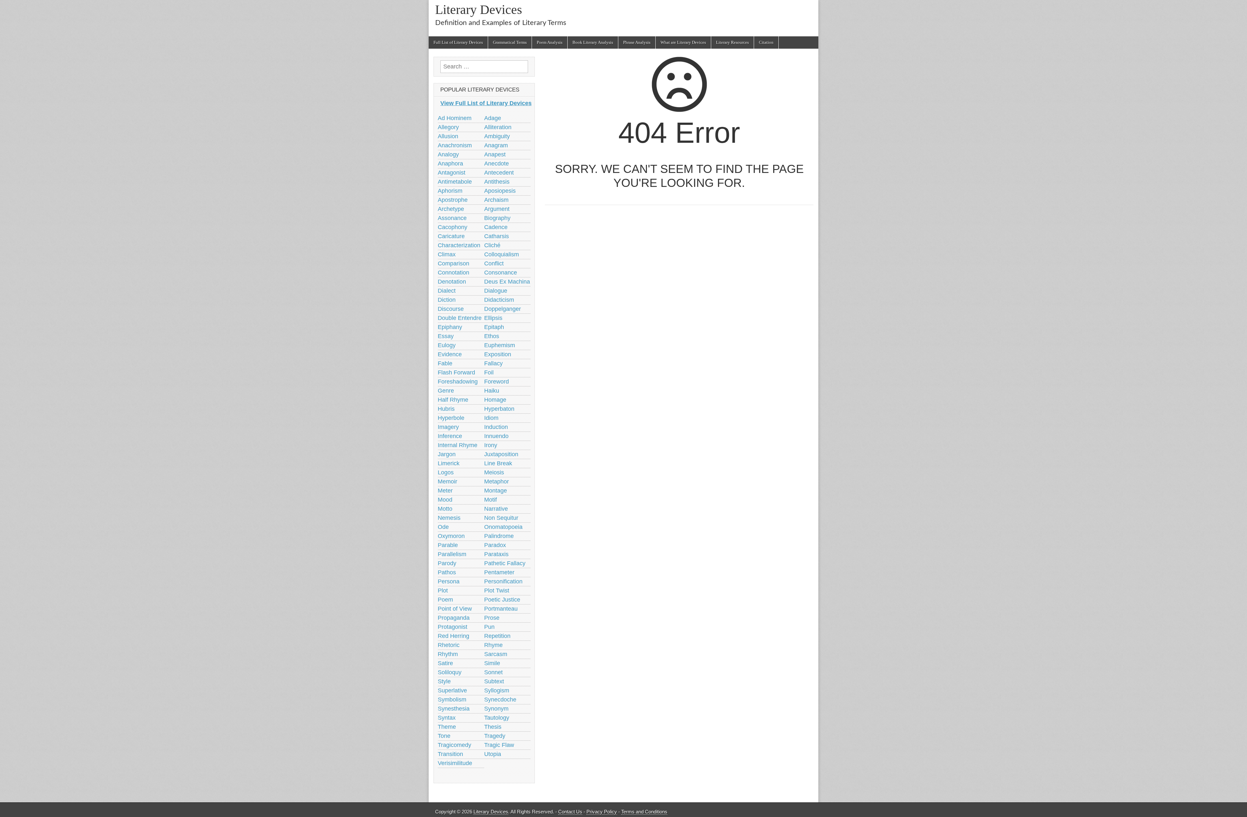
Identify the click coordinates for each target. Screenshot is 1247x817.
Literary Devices (478, 9)
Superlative (452, 690)
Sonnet (493, 672)
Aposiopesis (500, 191)
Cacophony (452, 227)
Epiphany (450, 327)
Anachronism (455, 145)
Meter (445, 490)
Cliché (492, 245)
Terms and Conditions (644, 811)
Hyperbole (451, 418)
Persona (449, 581)
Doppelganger (502, 309)
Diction (447, 300)
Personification (503, 581)
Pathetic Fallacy (504, 563)
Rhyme (493, 645)
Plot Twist (496, 590)
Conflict (494, 263)
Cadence (496, 227)
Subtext (494, 681)
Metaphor (496, 481)
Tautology (496, 717)
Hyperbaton (499, 409)
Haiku (491, 390)
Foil (489, 372)
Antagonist (451, 172)
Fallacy (493, 363)
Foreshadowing (458, 381)
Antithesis (497, 181)
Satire (445, 663)
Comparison (453, 263)
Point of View (455, 608)
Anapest (495, 154)
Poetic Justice (502, 599)
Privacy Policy (601, 811)
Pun (489, 627)
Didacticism (499, 300)
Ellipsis (493, 318)
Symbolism (452, 699)
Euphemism (499, 345)
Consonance (500, 272)
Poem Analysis (549, 42)
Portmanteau (501, 608)
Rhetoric (449, 645)
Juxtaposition (501, 454)
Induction (496, 427)
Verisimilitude (455, 763)
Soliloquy (449, 672)
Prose (491, 618)
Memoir (447, 481)
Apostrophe (453, 200)
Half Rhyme (453, 399)
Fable (445, 363)
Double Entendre (460, 318)
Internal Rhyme (457, 445)
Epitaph (494, 327)
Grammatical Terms (510, 42)
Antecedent (499, 172)
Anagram (496, 145)
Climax (447, 254)
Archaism (496, 200)
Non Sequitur (501, 518)
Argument (497, 209)
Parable (448, 545)
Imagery (448, 427)
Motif (490, 499)
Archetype (451, 209)
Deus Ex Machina (507, 281)
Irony (490, 445)
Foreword (496, 381)
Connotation (453, 272)
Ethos (491, 336)
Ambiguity (497, 136)
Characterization (459, 245)
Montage (495, 490)
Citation (766, 42)
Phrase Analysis (636, 42)
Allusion (448, 136)
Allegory (448, 127)
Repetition (497, 636)
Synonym (496, 708)
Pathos (447, 572)
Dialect (447, 290)
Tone (444, 736)
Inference (450, 436)
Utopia (492, 754)
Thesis (492, 727)
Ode (443, 527)
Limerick (449, 463)
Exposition (497, 354)
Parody (447, 563)
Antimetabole (455, 181)
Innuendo (496, 436)
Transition (450, 754)
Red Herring (453, 636)
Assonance (452, 218)
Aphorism (450, 191)
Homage (495, 399)
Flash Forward (456, 372)
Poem (445, 599)
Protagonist (452, 627)
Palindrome (499, 536)
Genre (446, 390)
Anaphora (450, 163)
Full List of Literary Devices (458, 42)
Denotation (452, 281)
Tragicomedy (454, 745)
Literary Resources (732, 42)
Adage (492, 118)
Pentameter (499, 572)
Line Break (498, 463)
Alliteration (497, 127)
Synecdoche (500, 699)
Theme (447, 727)
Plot (443, 590)
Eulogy (447, 345)
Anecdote (496, 163)
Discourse (451, 309)
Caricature (451, 236)
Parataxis (496, 554)
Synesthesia (454, 708)
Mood (445, 499)
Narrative (496, 509)
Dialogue (495, 290)
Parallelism (452, 554)
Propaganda (454, 618)
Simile (492, 663)
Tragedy (494, 736)
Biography (497, 218)
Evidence (450, 354)
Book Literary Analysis (593, 42)
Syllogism (496, 690)
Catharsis (496, 236)
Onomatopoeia (503, 527)
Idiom (491, 418)
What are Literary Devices (683, 42)
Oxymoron (451, 536)
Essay (446, 336)
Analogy (448, 154)
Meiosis (494, 472)
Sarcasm (495, 654)
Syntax (447, 717)
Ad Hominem (455, 118)
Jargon (447, 454)
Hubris (446, 409)
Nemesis (449, 518)
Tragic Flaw (499, 745)
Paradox (495, 545)
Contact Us (570, 811)
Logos (446, 472)
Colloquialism (501, 254)
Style (444, 681)
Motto (445, 509)
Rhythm (448, 654)
